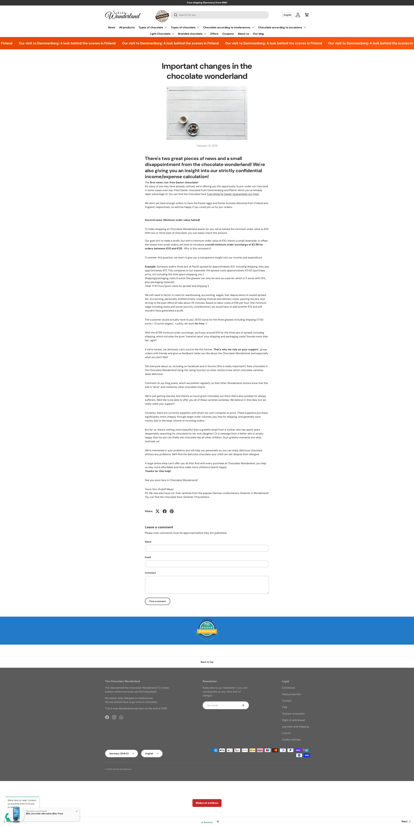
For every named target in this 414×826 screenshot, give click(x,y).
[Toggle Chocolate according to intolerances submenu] (253, 27)
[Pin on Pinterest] (171, 511)
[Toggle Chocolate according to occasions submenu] (305, 27)
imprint (286, 733)
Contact (287, 700)
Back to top (207, 661)
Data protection (291, 694)
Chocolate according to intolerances (226, 27)
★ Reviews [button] (207, 822)
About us (243, 33)
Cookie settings (291, 739)
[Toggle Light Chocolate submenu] (173, 34)
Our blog (258, 33)
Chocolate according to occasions (280, 27)
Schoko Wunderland (122, 769)
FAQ (284, 707)
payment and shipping (295, 726)
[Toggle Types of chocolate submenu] (166, 27)
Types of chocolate (151, 27)
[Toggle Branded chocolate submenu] (205, 34)
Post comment (157, 601)
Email (148, 557)
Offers (214, 33)
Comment (150, 572)
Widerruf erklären (207, 803)
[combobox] (219, 15)
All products (127, 27)
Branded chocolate (190, 33)
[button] (306, 14)
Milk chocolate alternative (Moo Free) (44, 813)
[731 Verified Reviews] (207, 642)
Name (148, 541)
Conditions (288, 687)
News (111, 27)
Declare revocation (293, 713)
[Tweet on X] (157, 511)
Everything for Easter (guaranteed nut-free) (233, 194)
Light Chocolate (160, 33)
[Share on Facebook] (164, 511)
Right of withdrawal (293, 720)
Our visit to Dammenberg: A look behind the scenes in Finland (55, 43)
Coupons (228, 33)
